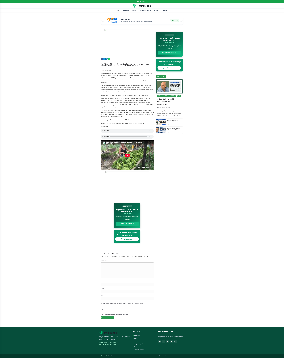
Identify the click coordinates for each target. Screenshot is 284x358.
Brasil (134, 10)
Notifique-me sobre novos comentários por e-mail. (115, 310)
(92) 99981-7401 (113, 342)
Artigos (156, 10)
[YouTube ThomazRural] (167, 341)
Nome (103, 281)
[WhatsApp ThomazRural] (171, 341)
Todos (178, 95)
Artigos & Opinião (138, 344)
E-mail (103, 288)
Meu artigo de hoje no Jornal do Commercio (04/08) (174, 129)
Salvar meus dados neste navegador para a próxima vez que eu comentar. (123, 303)
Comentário (104, 261)
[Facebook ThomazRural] (163, 341)
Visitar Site (174, 20)
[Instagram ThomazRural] (159, 341)
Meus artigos (173, 95)
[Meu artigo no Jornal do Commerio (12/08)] (161, 122)
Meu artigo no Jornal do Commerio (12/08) (172, 121)
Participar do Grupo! (128, 239)
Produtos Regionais (145, 10)
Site (102, 295)
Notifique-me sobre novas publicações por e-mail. (115, 314)
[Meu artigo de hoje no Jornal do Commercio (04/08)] (161, 130)
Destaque (164, 10)
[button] (102, 59)
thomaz (168, 107)
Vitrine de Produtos (139, 349)
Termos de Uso (173, 356)
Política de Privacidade (163, 356)
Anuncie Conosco (182, 356)
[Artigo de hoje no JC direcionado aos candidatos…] (169, 86)
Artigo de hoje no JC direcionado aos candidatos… (165, 101)
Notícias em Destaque (139, 347)
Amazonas (126, 10)
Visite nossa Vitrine (126, 223)
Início (118, 10)
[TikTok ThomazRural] (175, 341)
